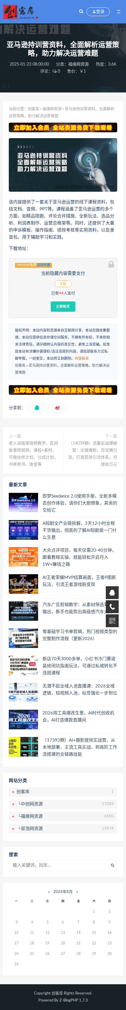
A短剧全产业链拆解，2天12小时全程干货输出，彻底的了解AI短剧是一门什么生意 (79, 530)
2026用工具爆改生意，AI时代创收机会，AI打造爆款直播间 (78, 716)
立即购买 (63, 306)
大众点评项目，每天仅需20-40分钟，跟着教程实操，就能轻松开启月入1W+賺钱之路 (79, 557)
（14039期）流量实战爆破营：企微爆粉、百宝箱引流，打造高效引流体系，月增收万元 (92, 454)
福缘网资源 (78, 64)
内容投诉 (82, 358)
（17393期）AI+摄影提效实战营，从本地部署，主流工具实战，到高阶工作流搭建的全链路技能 (79, 747)
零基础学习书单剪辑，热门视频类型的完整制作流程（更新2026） (79, 635)
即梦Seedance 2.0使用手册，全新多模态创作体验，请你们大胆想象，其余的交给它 (79, 503)
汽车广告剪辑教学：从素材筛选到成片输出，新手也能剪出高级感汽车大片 (79, 608)
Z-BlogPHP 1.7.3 (73, 1000)
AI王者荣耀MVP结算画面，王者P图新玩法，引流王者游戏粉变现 (79, 581)
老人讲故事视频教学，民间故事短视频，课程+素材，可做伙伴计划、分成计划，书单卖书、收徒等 (33, 454)
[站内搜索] (81, 11)
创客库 (33, 109)
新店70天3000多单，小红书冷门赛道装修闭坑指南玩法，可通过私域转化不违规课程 (79, 666)
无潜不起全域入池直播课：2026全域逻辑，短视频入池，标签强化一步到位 (79, 689)
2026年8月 (63, 892)
